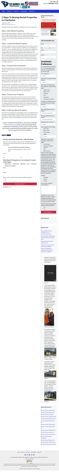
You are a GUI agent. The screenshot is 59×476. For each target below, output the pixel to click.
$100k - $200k (47, 132)
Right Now (46, 177)
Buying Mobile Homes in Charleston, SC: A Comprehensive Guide (46, 232)
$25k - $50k (46, 128)
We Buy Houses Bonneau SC (48, 412)
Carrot (38, 468)
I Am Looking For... (45, 73)
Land (28, 164)
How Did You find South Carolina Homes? (48, 79)
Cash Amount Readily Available (48, 146)
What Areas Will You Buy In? (48, 122)
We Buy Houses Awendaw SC (48, 410)
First (4, 157)
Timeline (43, 175)
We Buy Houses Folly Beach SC (48, 418)
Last (21, 157)
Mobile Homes (8, 164)
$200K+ (45, 134)
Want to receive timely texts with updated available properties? (17, 177)
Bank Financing (47, 151)
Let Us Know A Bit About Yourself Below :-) (46, 184)
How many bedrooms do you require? (47, 110)
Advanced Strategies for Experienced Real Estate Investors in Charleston (46, 250)
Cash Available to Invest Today (48, 127)
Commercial (33, 164)
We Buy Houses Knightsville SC (48, 430)
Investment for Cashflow (10, 166)
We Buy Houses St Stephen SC (48, 442)
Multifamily (23, 164)
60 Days (45, 181)
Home (3, 11)
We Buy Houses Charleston (47, 414)
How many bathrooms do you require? (48, 116)
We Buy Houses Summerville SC (48, 444)
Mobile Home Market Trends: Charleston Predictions (47, 245)
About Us (9, 11)
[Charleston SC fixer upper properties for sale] (48, 27)
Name (4, 153)
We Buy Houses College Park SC (48, 416)
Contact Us (32, 11)
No (5, 180)
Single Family (16, 164)
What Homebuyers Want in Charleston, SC (47, 242)
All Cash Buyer (47, 144)
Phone (5, 172)
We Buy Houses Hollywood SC (48, 424)
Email (4, 167)
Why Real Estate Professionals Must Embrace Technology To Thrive (48, 237)
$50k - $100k (46, 130)
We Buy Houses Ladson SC (47, 432)
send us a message (15, 125)
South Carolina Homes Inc (9, 24)
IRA (44, 149)
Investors (16, 11)
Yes (5, 179)
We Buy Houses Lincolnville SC (48, 434)
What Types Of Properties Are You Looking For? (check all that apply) (19, 161)
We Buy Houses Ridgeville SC (48, 440)
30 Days (45, 179)
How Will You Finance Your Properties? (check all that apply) (47, 140)
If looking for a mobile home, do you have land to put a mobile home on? (48, 103)
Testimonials (23, 11)
